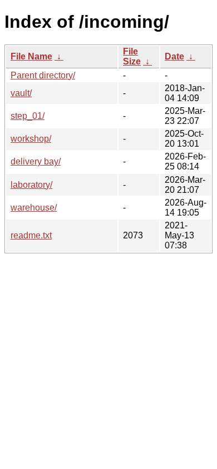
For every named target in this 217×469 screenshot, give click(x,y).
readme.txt (31, 235)
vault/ (21, 93)
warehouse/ (34, 207)
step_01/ (28, 116)
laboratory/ (31, 184)
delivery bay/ (36, 161)
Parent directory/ (43, 75)
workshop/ (31, 138)
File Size (132, 56)
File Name (31, 56)
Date (174, 56)
